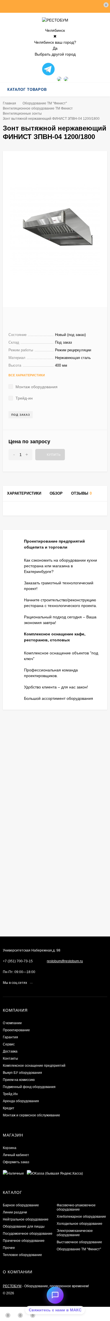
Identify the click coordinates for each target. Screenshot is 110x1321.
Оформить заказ (16, 1162)
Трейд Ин (10, 1094)
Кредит (8, 1108)
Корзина (9, 1148)
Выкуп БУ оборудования (22, 1073)
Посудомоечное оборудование (27, 1234)
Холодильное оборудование (79, 1224)
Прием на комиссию (19, 1080)
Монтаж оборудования (36, 387)
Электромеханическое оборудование (75, 1233)
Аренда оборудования (21, 1101)
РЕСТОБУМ (12, 1286)
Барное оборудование (21, 1205)
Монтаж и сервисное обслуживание (31, 1115)
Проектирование (16, 1030)
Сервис (9, 1044)
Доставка (10, 1051)
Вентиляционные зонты (22, 113)
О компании (12, 1023)
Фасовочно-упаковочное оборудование (76, 1207)
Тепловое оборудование (22, 1255)
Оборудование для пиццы (24, 1226)
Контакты (10, 1058)
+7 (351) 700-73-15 (18, 961)
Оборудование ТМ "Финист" (45, 103)
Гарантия (10, 1037)
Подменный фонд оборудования (29, 1087)
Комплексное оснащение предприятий (34, 1066)
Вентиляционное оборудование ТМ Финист (38, 108)
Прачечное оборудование (24, 1241)
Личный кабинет (16, 1155)
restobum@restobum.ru (65, 961)
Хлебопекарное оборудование (81, 1217)
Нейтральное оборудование (26, 1219)
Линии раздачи (15, 1212)
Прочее (9, 1248)
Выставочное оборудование (79, 1242)
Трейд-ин (23, 398)
